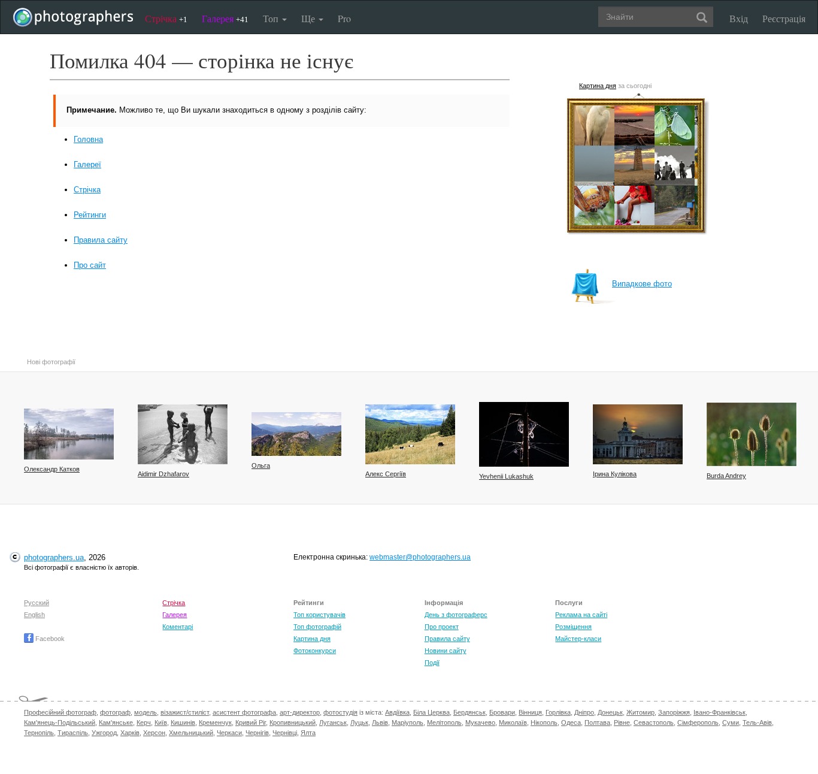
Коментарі (177, 626)
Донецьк (610, 712)
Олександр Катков (52, 469)
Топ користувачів (319, 614)
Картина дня (597, 85)
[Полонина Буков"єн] (410, 434)
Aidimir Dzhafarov (163, 473)
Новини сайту (445, 650)
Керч (144, 722)
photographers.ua (54, 557)
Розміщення (573, 626)
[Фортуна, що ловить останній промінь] (638, 434)
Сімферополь (698, 722)
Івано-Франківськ (719, 712)
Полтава (597, 722)
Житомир (640, 712)
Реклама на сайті (581, 614)
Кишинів (183, 722)
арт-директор (300, 712)
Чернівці (284, 732)
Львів (380, 722)
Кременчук (215, 722)
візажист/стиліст (184, 712)
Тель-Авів (757, 722)
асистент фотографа (244, 712)
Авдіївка (397, 712)
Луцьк (359, 722)
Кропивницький (292, 722)
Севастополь (654, 722)
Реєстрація (783, 18)
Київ (160, 722)
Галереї (87, 164)
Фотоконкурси (314, 650)
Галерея (225, 18)
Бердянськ (469, 712)
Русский (36, 602)
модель (145, 712)
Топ (272, 18)
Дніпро (584, 712)
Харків (130, 732)
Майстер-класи (578, 638)
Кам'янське (116, 722)
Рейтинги (90, 214)
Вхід (738, 18)
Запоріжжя (674, 712)
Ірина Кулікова (615, 473)
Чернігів (257, 732)
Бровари (502, 712)
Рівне (622, 722)
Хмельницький (191, 732)
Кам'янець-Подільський (59, 722)
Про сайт (90, 265)
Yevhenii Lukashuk (506, 476)
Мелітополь (444, 722)
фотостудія (340, 712)
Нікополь (544, 722)
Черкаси (229, 732)
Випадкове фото (642, 283)
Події (432, 662)
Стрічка (166, 18)
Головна (88, 139)
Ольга (261, 465)
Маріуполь (407, 722)
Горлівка (558, 712)
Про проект (442, 626)
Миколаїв (513, 722)
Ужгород (104, 732)
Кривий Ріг (250, 722)
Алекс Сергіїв (385, 473)
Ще (309, 18)
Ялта (308, 732)
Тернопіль (39, 732)
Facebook (49, 638)
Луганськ (333, 722)
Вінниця (530, 712)
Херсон (154, 732)
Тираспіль (72, 732)
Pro (344, 18)
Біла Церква (431, 712)
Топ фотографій (317, 626)
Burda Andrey (726, 475)
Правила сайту (101, 239)
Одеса (571, 722)
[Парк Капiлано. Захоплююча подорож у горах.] (296, 434)
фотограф (115, 712)
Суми (730, 722)
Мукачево (480, 722)
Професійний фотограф (60, 712)
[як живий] (183, 434)
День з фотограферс (456, 614)
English (34, 614)
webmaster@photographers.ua (420, 557)
